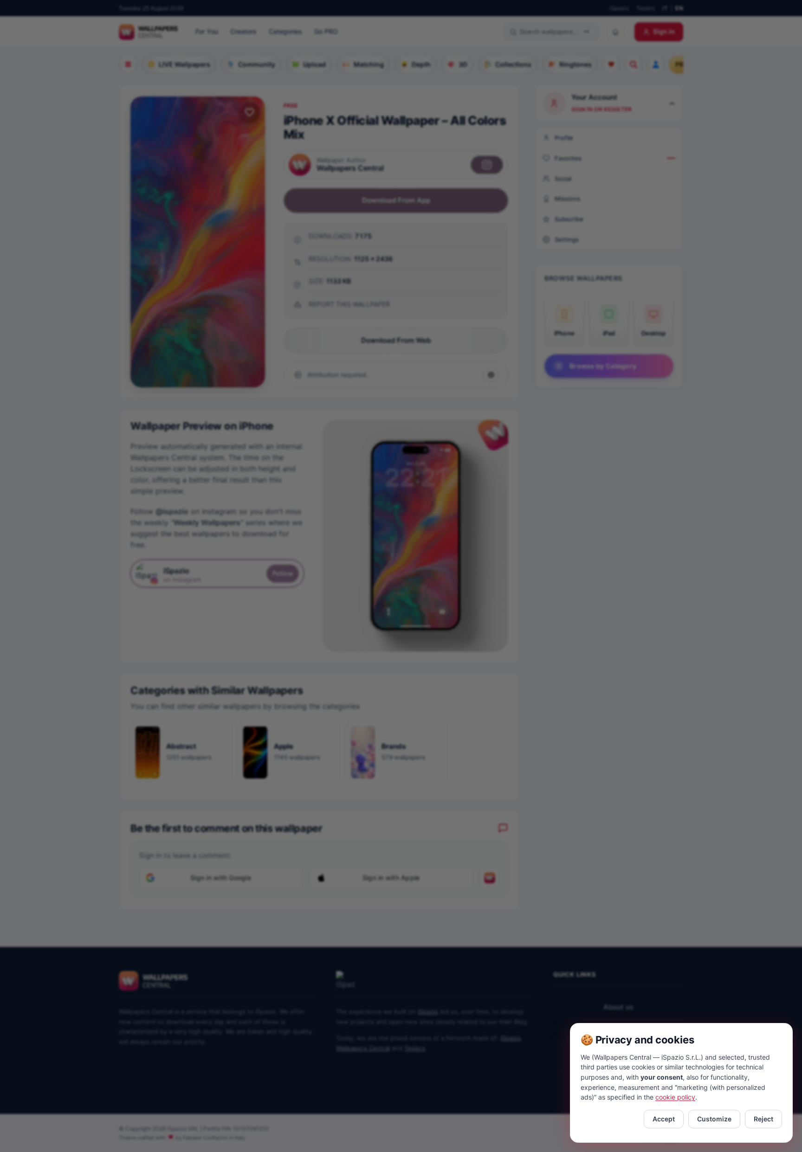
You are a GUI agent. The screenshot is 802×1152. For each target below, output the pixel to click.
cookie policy (675, 1097)
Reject (763, 1119)
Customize (714, 1119)
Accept (664, 1119)
